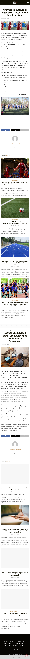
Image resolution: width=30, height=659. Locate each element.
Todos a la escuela (9, 641)
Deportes (16, 7)
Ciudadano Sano (9, 7)
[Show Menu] (2, 2)
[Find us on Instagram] (17, 650)
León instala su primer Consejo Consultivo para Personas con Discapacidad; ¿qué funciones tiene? (15, 573)
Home (2, 7)
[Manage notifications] (26, 655)
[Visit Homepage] (15, 2)
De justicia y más (9, 330)
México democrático (9, 643)
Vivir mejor (8, 645)
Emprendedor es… (20, 643)
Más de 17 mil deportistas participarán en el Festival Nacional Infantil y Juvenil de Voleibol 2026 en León (15, 304)
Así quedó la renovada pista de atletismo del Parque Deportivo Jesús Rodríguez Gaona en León (15, 262)
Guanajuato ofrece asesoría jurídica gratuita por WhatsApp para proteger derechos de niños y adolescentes (15, 530)
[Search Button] (28, 2)
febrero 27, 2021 (5, 18)
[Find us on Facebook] (12, 650)
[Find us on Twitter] (15, 650)
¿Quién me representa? (18, 645)
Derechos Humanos (19, 330)
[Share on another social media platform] (24, 130)
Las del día (9, 639)
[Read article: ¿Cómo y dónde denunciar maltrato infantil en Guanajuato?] (15, 474)
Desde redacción (15, 144)
